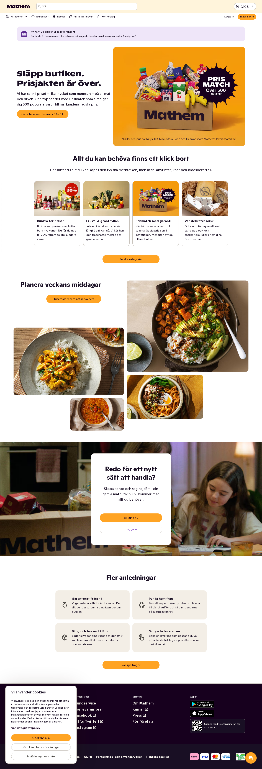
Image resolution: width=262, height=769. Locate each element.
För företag (142, 721)
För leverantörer (89, 709)
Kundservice (85, 703)
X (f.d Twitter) (87, 721)
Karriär (138, 709)
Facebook (83, 715)
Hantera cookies (157, 756)
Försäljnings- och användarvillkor (119, 756)
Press (137, 715)
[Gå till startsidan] (18, 6)
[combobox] (88, 6)
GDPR (88, 756)
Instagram (83, 727)
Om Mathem (143, 703)
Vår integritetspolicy (25, 728)
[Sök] (40, 6)
